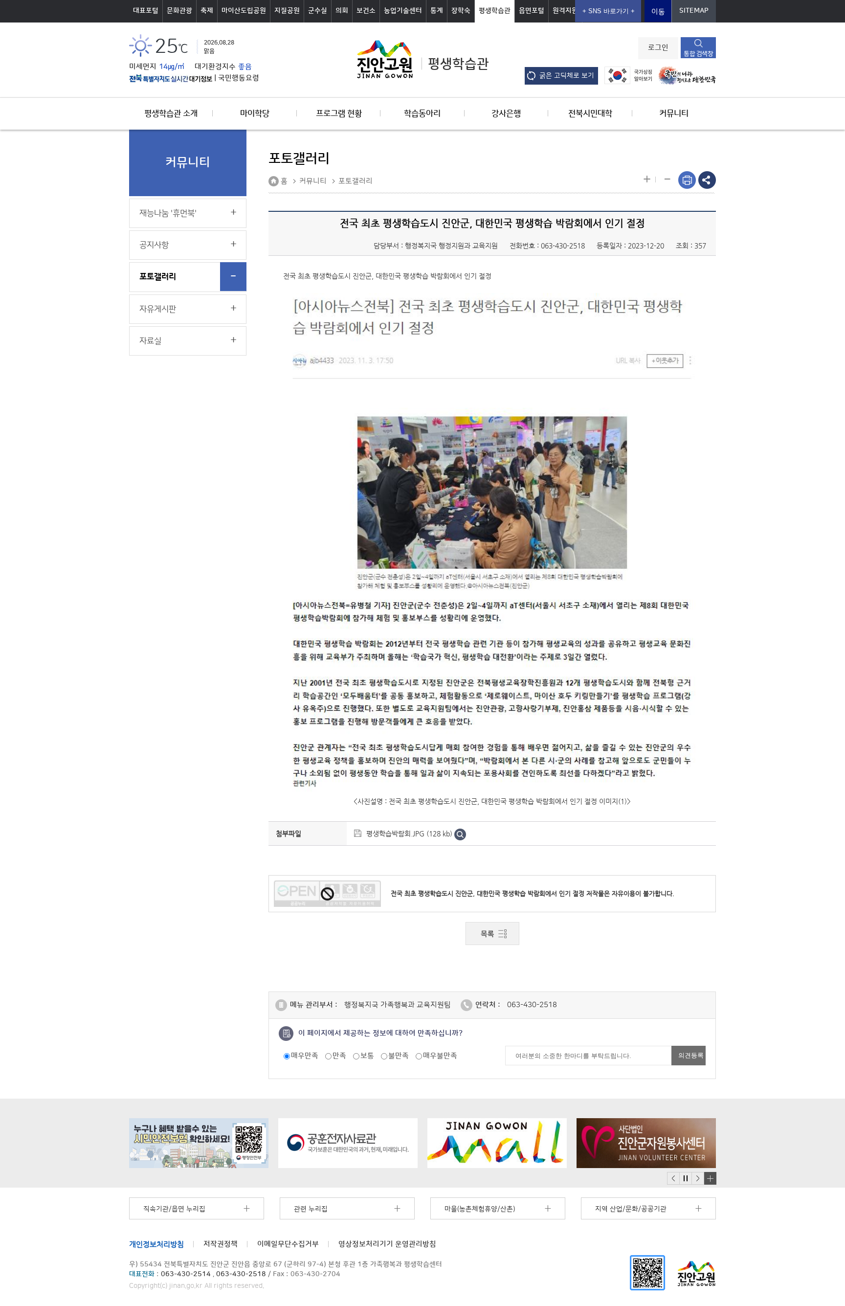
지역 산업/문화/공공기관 (631, 1209)
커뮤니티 (674, 113)
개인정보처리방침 (156, 1244)
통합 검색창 (698, 53)
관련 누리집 (311, 1209)
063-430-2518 (563, 245)
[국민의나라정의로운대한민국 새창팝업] (685, 75)
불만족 (398, 1056)
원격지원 (565, 11)
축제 (206, 11)
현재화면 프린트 (687, 180)
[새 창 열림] (170, 78)
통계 (436, 11)
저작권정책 (220, 1244)
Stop (685, 1178)
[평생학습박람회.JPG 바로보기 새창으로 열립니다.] (460, 833)
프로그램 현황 (339, 113)
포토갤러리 (157, 276)
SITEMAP (694, 11)
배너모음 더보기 (710, 1178)
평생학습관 (495, 11)
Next (697, 1178)
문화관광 (179, 11)
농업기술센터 (403, 11)
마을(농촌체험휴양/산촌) (480, 1209)
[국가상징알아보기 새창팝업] (626, 75)
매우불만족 (440, 1056)
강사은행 (506, 113)
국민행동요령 (238, 78)
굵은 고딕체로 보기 (566, 76)
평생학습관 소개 (171, 113)
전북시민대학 (590, 113)
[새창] (647, 1272)
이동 (658, 12)
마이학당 (254, 113)
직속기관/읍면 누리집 (174, 1209)
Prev (673, 1178)
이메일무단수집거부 (288, 1244)
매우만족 (304, 1056)
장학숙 (460, 11)
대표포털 (145, 11)
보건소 (366, 11)
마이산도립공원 (244, 11)
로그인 (658, 48)
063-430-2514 (186, 1274)
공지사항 (154, 245)
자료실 (150, 341)
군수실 (317, 11)
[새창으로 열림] (198, 1143)
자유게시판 (157, 309)
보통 (367, 1056)
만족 (339, 1056)
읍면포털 (531, 11)
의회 (341, 11)
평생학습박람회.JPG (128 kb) (409, 833)
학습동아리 (422, 113)
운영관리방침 (387, 1244)
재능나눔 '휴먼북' (168, 213)
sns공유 (707, 180)
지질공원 (287, 11)
